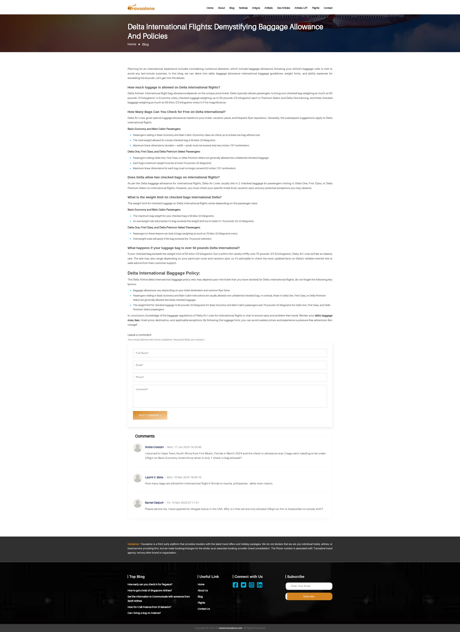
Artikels (268, 7)
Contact (328, 7)
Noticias (243, 7)
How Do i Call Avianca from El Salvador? (149, 606)
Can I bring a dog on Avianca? (144, 612)
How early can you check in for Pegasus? (150, 584)
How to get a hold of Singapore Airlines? (150, 590)
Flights (315, 7)
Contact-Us (204, 608)
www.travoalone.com (230, 627)
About (221, 7)
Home (210, 7)
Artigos (256, 7)
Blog (231, 7)
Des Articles (283, 7)
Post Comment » (150, 415)
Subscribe (308, 596)
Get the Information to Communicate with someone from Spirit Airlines (159, 598)
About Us (203, 590)
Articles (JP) (301, 7)
